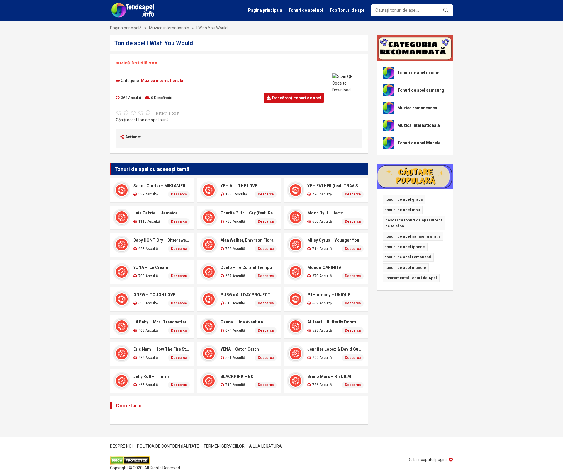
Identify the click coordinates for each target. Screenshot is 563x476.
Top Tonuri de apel (347, 10)
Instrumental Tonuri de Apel (411, 278)
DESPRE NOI (121, 446)
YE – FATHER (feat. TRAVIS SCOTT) (335, 185)
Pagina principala (265, 10)
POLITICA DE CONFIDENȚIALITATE (168, 446)
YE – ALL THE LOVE (239, 185)
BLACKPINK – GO (237, 376)
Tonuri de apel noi (305, 10)
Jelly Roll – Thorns (151, 376)
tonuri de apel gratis (404, 199)
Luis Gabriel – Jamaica (155, 213)
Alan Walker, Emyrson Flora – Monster (249, 240)
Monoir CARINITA (324, 267)
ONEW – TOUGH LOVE (154, 294)
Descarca (179, 194)
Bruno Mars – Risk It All (329, 376)
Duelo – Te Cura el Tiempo (246, 267)
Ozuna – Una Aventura (242, 322)
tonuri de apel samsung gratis (413, 236)
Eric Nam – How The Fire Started (161, 349)
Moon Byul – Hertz (325, 213)
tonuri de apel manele (405, 267)
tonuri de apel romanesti (408, 257)
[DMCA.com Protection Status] (145, 460)
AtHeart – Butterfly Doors (331, 322)
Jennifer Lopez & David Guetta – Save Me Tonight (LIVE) (335, 349)
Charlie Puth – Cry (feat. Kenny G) (249, 213)
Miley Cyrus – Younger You (333, 240)
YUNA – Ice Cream (150, 267)
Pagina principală (126, 27)
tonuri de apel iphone (405, 247)
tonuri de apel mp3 (402, 210)
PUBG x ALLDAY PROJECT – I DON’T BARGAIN (249, 294)
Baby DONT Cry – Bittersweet (161, 240)
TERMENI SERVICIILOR (224, 446)
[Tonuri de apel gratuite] (134, 10)
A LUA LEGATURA (265, 446)
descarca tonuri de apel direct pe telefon (413, 223)
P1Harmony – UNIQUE (328, 294)
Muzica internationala (169, 27)
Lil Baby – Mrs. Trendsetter (159, 322)
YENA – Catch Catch (240, 349)
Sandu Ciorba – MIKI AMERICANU (161, 185)
